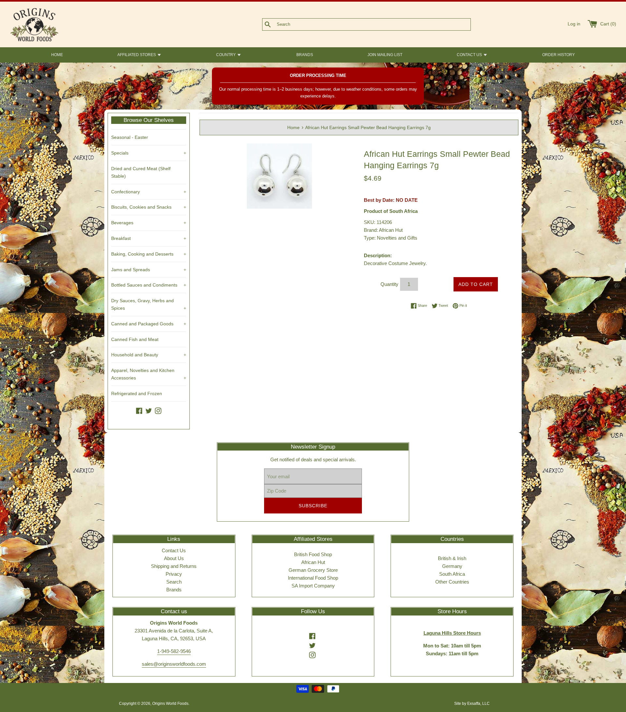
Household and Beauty (148, 354)
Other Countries (452, 582)
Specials (148, 153)
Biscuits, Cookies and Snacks (148, 207)
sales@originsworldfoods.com (174, 664)
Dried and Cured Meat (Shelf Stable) (141, 172)
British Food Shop (313, 554)
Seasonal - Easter (129, 137)
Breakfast (148, 238)
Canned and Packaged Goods (148, 323)
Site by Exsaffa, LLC (472, 703)
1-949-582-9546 (174, 651)
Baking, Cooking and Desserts (148, 254)
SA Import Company (313, 585)
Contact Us (174, 550)
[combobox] (377, 24)
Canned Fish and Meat (134, 339)
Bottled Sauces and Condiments (148, 285)
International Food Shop (313, 578)
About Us (174, 558)
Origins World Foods (170, 703)
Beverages (148, 222)
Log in (574, 24)
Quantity (389, 284)
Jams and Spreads (148, 269)
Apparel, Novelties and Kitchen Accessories (148, 374)
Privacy (174, 574)
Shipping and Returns (174, 566)
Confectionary (148, 191)
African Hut (313, 562)
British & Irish (452, 558)
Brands (174, 589)
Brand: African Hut (383, 230)
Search (174, 582)
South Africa (452, 574)
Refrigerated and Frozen (136, 393)
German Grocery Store (313, 570)
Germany (452, 566)
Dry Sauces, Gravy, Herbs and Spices (148, 304)
